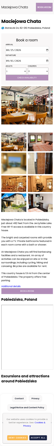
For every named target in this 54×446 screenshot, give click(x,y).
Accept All (38, 438)
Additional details (11, 286)
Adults (9, 66)
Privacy (35, 398)
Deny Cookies (17, 438)
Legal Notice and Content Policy (27, 407)
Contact (19, 398)
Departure (11, 55)
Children (32, 66)
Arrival (9, 44)
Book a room (44, 7)
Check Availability (27, 78)
